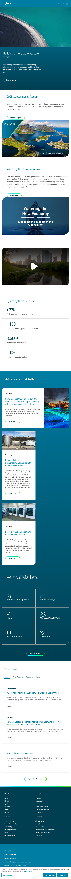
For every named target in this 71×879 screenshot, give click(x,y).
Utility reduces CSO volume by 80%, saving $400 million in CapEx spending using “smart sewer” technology (22, 402)
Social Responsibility (42, 807)
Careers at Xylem (9, 821)
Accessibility (8, 827)
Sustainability (40, 801)
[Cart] (62, 4)
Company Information (42, 809)
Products (7, 807)
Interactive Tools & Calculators (45, 830)
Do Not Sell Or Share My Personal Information (17, 862)
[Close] (68, 870)
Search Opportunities (10, 824)
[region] (35, 873)
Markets (7, 801)
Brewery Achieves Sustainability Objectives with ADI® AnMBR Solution (18, 463)
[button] (35, 266)
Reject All (62, 875)
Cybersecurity (40, 812)
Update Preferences (10, 858)
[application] (35, 266)
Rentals (6, 812)
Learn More (11, 80)
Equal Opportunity (10, 830)
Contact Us (39, 835)
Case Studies (40, 824)
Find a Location (40, 827)
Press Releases (18, 677)
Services (6, 809)
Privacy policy (28, 871)
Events (38, 677)
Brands (6, 798)
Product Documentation (43, 832)
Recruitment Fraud (10, 835)
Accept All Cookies (49, 875)
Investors (38, 804)
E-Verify (6, 832)
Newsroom (39, 798)
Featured (7, 677)
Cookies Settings (7, 875)
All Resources (40, 821)
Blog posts (29, 677)
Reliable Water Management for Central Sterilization (18, 533)
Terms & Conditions (10, 854)
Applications (8, 804)
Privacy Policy (8, 850)
